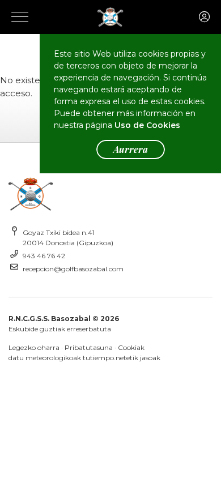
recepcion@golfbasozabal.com (73, 268)
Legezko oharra (34, 347)
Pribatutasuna (89, 347)
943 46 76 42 (44, 255)
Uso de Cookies (147, 125)
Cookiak (131, 347)
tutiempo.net (104, 357)
